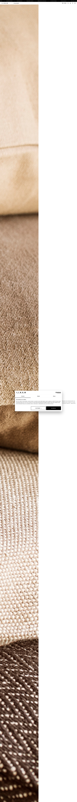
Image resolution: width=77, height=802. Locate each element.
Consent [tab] (22, 396)
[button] (64, 3)
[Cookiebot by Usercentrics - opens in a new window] (56, 392)
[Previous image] (3, 403)
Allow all (53, 408)
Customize (37, 408)
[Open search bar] (68, 3)
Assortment (16, 3)
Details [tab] (38, 396)
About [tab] (54, 396)
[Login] (70, 3)
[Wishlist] (72, 3)
